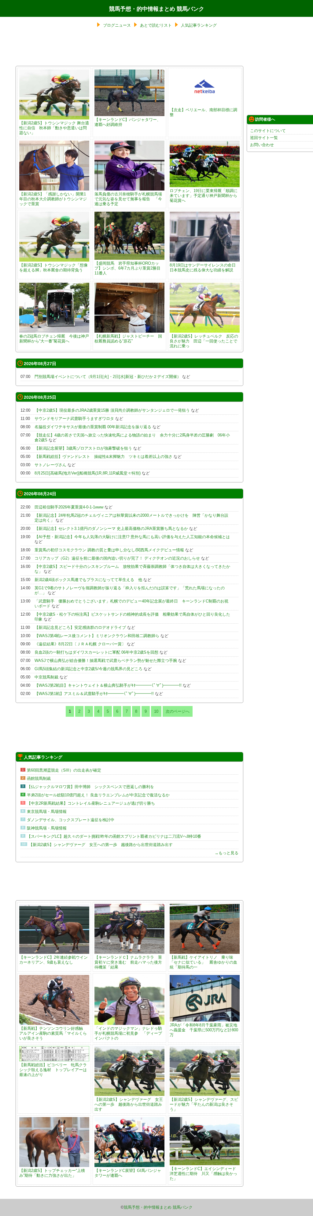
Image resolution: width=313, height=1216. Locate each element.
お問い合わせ (262, 144)
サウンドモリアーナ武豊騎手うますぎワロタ (74, 418)
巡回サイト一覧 (264, 137)
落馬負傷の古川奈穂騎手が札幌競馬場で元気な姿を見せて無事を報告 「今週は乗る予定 (128, 199)
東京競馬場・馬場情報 (47, 811)
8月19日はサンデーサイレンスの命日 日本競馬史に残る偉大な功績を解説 (203, 267)
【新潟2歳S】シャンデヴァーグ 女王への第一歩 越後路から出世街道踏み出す (101, 844)
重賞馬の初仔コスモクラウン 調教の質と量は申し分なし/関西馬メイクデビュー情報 (109, 550)
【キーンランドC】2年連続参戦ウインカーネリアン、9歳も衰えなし (53, 960)
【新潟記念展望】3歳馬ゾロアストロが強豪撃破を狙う (83, 448)
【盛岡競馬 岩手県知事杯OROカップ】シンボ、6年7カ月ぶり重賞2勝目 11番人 (129, 268)
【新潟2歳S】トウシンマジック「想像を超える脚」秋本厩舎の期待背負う (53, 267)
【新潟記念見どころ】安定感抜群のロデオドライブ (80, 627)
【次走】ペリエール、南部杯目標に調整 (203, 112)
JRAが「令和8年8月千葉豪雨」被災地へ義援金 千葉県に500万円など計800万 (204, 1030)
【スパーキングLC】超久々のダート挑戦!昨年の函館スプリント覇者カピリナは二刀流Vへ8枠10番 (114, 836)
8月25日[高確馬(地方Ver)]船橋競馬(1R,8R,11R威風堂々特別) (88, 473)
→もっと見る (226, 853)
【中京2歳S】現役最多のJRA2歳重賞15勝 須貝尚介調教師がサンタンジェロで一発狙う (112, 410)
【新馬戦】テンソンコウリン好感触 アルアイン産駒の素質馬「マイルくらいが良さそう (53, 1033)
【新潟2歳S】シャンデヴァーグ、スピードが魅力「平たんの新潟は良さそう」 (204, 1104)
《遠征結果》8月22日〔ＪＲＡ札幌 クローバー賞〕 (80, 644)
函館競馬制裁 (39, 778)
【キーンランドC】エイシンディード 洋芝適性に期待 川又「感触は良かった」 (205, 1173)
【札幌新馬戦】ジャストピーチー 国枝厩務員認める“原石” (128, 338)
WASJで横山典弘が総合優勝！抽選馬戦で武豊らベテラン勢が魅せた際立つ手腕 (106, 660)
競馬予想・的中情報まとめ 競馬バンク (156, 9)
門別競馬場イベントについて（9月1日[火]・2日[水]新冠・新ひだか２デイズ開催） (108, 376)
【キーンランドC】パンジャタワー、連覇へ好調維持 (127, 122)
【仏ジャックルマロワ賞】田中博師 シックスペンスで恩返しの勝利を (90, 786)
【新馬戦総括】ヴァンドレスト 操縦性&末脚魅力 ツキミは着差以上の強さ (103, 456)
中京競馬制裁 (46, 677)
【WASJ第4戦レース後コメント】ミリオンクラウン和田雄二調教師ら (97, 635)
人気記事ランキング (199, 25)
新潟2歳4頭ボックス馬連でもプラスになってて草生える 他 (88, 579)
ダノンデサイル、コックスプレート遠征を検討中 (70, 820)
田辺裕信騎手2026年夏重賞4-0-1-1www (69, 507)
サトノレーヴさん (50, 465)
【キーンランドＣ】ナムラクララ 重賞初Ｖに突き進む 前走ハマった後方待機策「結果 (128, 962)
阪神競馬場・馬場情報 (47, 828)
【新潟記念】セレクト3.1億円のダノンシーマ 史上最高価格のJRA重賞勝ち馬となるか (111, 528)
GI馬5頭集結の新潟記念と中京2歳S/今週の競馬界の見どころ (88, 669)
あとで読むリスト (156, 25)
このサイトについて (268, 130)
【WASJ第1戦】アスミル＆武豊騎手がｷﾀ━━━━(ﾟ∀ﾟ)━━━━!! (94, 693)
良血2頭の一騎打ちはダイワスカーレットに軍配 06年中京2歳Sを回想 (96, 652)
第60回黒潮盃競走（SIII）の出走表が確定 (64, 770)
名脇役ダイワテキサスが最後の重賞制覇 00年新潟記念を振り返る (93, 427)
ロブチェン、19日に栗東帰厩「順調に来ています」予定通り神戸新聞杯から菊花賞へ (204, 195)
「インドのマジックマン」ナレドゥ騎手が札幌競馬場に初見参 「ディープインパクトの (128, 1033)
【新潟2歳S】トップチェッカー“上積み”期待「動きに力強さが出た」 (52, 1173)
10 (156, 711)
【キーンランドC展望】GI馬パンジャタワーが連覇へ (127, 1173)
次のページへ (178, 711)
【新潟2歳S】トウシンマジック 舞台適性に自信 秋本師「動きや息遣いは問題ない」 (54, 128)
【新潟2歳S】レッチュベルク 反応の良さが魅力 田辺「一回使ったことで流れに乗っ (204, 341)
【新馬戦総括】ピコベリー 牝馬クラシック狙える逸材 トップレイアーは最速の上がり (53, 1070)
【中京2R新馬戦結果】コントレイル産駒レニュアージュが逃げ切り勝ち (91, 803)
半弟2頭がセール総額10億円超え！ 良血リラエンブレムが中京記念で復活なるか (98, 795)
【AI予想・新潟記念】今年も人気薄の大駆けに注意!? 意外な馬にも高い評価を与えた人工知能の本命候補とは (132, 536)
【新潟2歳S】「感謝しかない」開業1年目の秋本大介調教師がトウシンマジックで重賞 (53, 199)
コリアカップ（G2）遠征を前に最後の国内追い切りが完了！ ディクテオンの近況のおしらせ (117, 558)
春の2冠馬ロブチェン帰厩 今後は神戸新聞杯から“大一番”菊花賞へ (54, 338)
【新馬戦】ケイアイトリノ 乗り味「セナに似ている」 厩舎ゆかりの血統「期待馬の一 (203, 962)
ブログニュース (117, 25)
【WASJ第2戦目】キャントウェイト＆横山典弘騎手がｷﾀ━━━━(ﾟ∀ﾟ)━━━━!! (108, 685)
